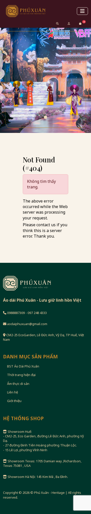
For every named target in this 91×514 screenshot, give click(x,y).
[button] (80, 23)
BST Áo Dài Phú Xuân (23, 366)
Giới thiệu (14, 400)
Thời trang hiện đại (21, 375)
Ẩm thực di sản (18, 383)
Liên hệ (12, 392)
